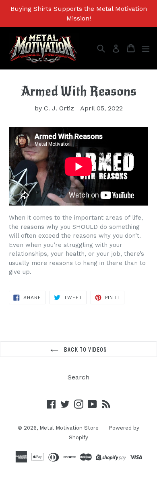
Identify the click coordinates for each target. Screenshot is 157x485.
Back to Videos (84, 349)
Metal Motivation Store (69, 428)
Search (78, 377)
